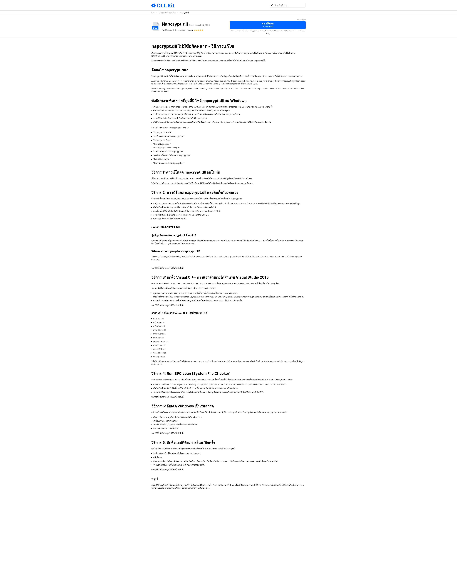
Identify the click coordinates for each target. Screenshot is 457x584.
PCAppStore (253, 31)
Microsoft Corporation (175, 30)
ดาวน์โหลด (268, 25)
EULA (294, 31)
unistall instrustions (267, 31)
